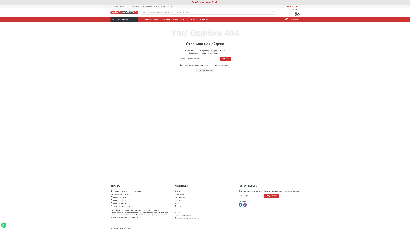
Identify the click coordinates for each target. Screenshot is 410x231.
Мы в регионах (180, 197)
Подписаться (271, 196)
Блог (175, 6)
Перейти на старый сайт (205, 2)
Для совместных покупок (150, 6)
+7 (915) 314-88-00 (292, 12)
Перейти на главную (205, 70)
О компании (179, 194)
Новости (178, 206)
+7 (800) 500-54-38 (292, 10)
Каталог (178, 191)
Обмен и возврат (166, 6)
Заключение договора (183, 215)
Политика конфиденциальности (187, 218)
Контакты (178, 212)
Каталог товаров (122, 19)
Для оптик (114, 6)
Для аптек (123, 6)
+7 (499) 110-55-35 (119, 200)
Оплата (177, 200)
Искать (225, 59)
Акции (177, 203)
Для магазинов (133, 6)
